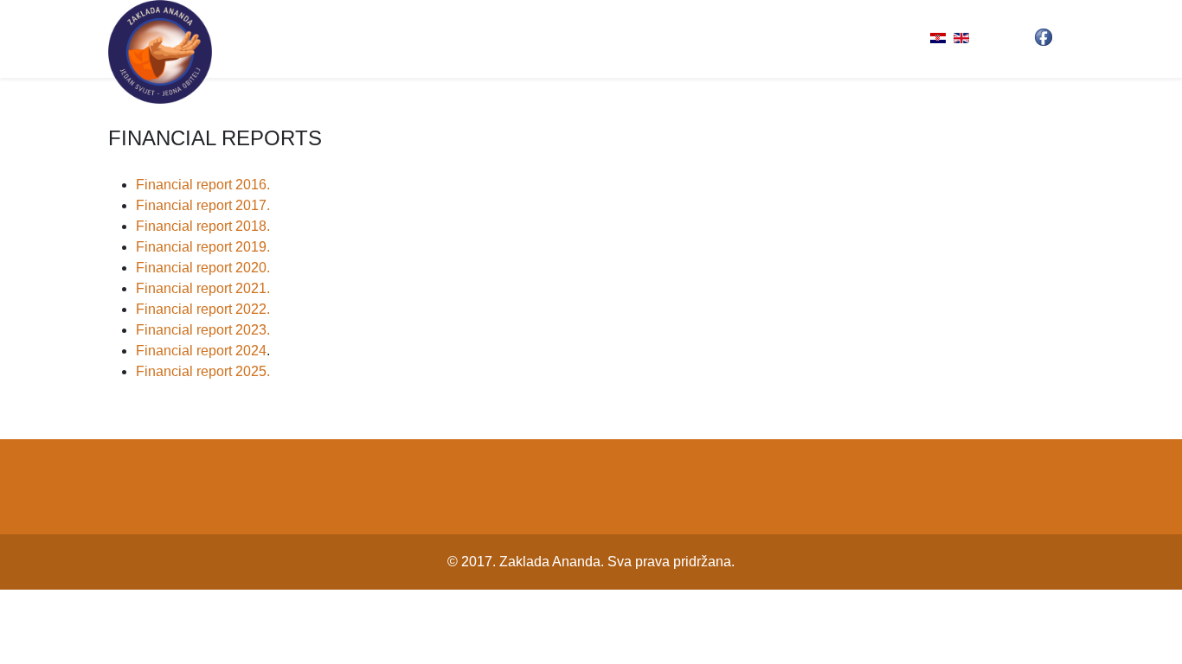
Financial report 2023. (203, 329)
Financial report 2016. (203, 184)
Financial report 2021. (203, 288)
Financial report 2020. (203, 267)
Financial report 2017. (203, 205)
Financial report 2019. (203, 246)
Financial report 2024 (201, 350)
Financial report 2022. (203, 309)
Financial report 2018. (203, 226)
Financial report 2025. (203, 371)
